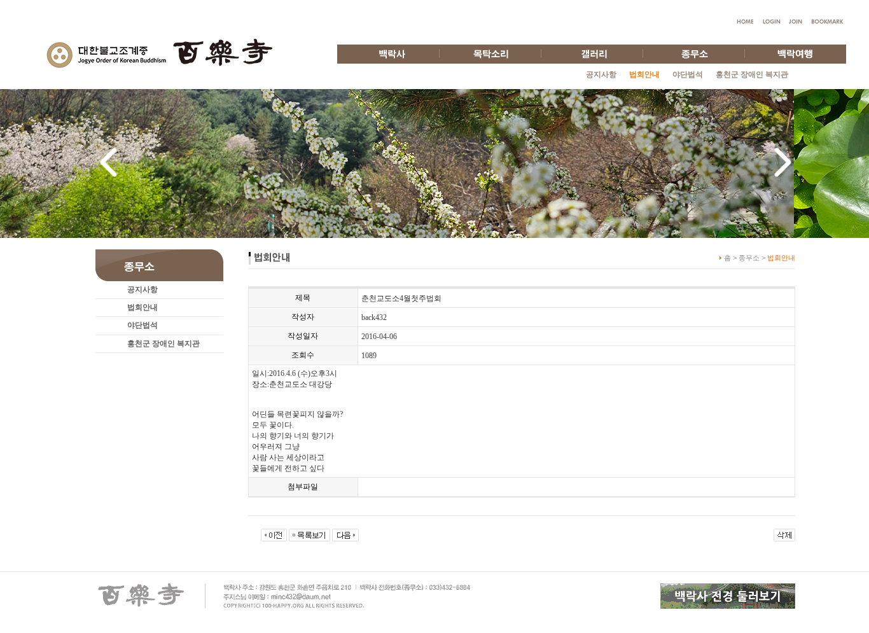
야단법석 (687, 74)
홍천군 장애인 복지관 (752, 74)
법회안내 (142, 307)
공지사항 (601, 74)
